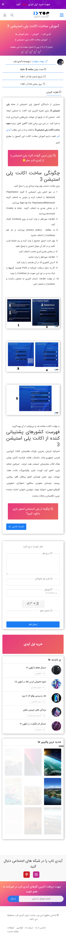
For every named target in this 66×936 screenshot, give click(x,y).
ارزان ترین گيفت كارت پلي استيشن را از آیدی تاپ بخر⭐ (31, 158)
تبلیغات (10, 928)
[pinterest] (26, 874)
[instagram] (36, 874)
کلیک (24, 4)
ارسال (13, 899)
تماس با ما (40, 928)
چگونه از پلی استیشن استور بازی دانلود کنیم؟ (32, 511)
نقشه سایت (13, 932)
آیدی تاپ (19, 915)
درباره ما (29, 928)
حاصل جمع (45, 610)
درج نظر (46, 553)
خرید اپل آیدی (33, 644)
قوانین (19, 928)
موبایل (47, 589)
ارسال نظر (33, 624)
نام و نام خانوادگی (42, 578)
